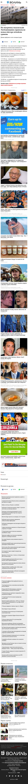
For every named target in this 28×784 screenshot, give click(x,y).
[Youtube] (18, 776)
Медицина (12, 5)
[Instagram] (13, 776)
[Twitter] (10, 776)
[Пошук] (26, 2)
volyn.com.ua (17, 746)
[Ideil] (14, 779)
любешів (3, 474)
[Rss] (21, 776)
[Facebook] (7, 776)
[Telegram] (16, 776)
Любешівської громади (14, 51)
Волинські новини (5, 5)
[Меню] (1, 2)
